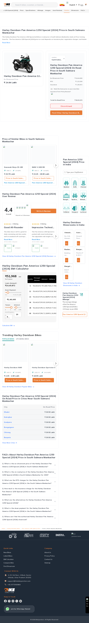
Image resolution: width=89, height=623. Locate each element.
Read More (8, 239)
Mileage (40, 10)
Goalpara (8, 422)
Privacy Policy (49, 556)
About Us (47, 552)
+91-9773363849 (14, 585)
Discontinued (66, 106)
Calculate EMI (7, 325)
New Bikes (7, 552)
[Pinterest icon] (9, 601)
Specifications (30, 10)
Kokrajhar (8, 417)
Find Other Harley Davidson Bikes (67, 113)
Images (48, 10)
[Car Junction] (76, 535)
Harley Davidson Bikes (13, 528)
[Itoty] (44, 535)
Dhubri (7, 412)
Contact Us (48, 559)
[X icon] (16, 601)
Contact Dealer (67, 243)
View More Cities (8, 443)
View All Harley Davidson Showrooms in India (72, 284)
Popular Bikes (8, 339)
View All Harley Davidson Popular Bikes (17, 387)
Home (3, 528)
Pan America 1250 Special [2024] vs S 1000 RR (43, 183)
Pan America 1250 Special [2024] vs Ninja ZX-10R (15, 183)
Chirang (7, 432)
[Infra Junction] (60, 535)
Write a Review (43, 211)
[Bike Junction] (7, 4)
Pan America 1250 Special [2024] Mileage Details (75, 314)
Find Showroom (9, 566)
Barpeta (7, 437)
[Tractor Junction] (12, 535)
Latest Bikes (8, 556)
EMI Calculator (9, 559)
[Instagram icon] (13, 601)
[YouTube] (20, 601)
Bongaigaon (9, 427)
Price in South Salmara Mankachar (16, 178)
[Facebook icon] (5, 601)
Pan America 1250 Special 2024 (31, 528)
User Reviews (57, 10)
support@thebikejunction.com (19, 581)
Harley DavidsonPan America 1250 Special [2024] (23, 76)
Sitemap (47, 563)
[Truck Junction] (28, 535)
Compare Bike (9, 563)
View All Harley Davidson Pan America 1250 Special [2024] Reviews (27, 256)
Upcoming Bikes (22, 339)
